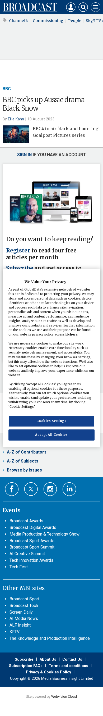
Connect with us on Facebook (12, 489)
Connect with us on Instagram (50, 489)
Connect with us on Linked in (69, 489)
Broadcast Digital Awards (33, 527)
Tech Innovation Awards (31, 560)
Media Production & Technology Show (44, 534)
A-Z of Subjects (22, 461)
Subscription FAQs (26, 666)
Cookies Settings (51, 421)
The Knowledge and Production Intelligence (50, 638)
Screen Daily (21, 612)
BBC (7, 88)
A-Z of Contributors (26, 452)
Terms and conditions (68, 666)
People (74, 20)
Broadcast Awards (26, 520)
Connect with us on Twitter (31, 489)
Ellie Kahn (16, 119)
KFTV (15, 631)
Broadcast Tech (24, 605)
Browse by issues (24, 470)
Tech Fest (19, 566)
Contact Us (72, 659)
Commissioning (48, 20)
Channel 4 (18, 20)
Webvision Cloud (64, 697)
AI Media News (24, 618)
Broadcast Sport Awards (32, 540)
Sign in (24, 154)
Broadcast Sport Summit (32, 547)
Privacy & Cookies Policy (48, 672)
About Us (48, 659)
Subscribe (19, 268)
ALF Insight (20, 625)
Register (18, 250)
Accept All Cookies (51, 435)
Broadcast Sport (24, 598)
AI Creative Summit (27, 553)
